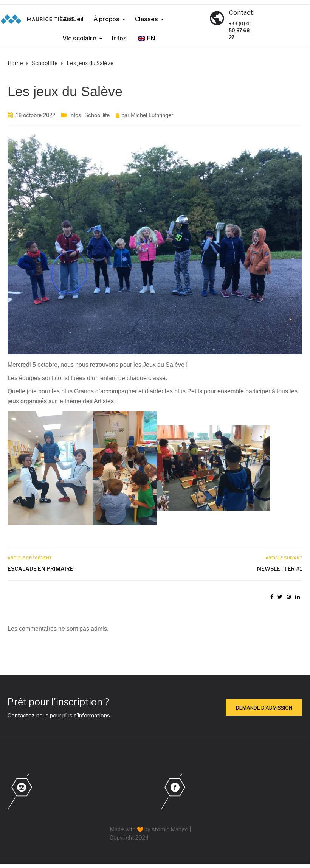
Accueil (73, 19)
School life (97, 115)
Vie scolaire (79, 38)
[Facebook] (231, 793)
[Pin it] (289, 597)
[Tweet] (279, 597)
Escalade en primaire (40, 568)
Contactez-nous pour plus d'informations (59, 715)
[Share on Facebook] (271, 597)
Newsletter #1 (279, 568)
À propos (106, 19)
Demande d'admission (264, 708)
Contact (241, 12)
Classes (146, 19)
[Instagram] (78, 793)
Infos (119, 38)
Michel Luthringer (152, 115)
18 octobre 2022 (35, 115)
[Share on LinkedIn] (297, 597)
